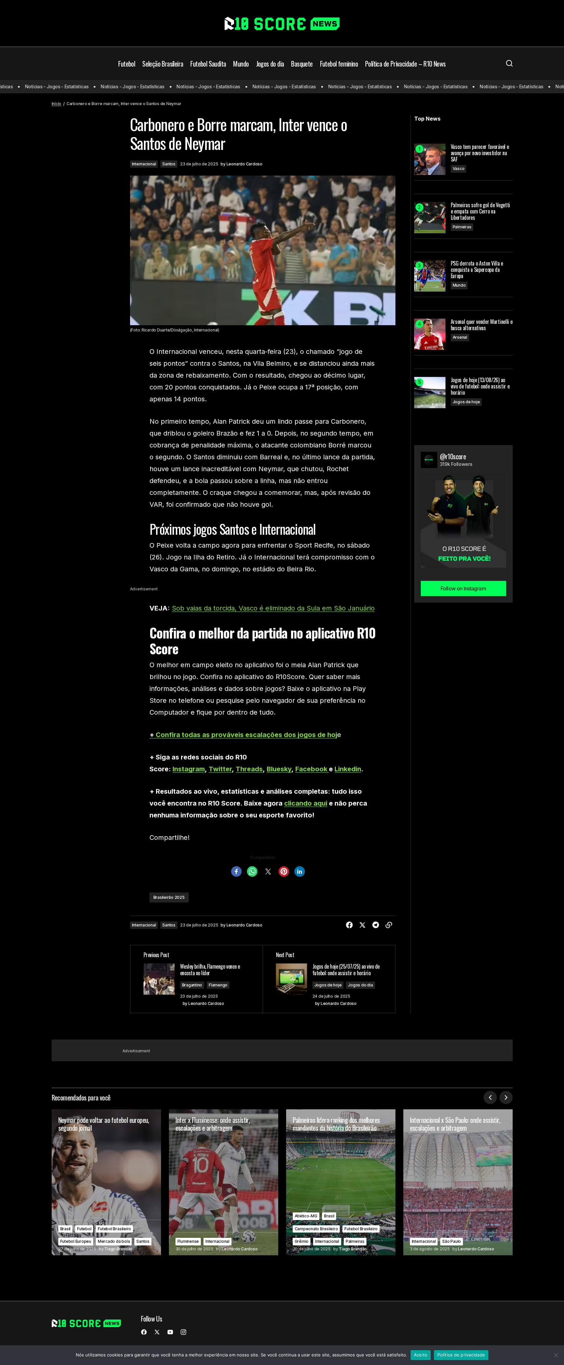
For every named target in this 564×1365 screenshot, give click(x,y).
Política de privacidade (461, 1354)
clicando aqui (305, 803)
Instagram (189, 769)
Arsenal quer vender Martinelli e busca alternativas (482, 325)
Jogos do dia (360, 984)
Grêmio (302, 1241)
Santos (168, 163)
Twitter (220, 769)
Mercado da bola (114, 1241)
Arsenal (460, 337)
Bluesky (279, 769)
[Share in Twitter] (362, 925)
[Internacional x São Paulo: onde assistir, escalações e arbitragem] (458, 1182)
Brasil (65, 1228)
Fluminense (188, 1241)
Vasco (459, 168)
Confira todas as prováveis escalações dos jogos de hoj (246, 735)
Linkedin (348, 769)
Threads (249, 769)
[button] (509, 63)
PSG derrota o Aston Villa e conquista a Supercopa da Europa (477, 269)
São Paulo (451, 1241)
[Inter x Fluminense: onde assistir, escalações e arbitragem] (223, 1182)
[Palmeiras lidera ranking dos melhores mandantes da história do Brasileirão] (340, 1182)
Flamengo (218, 984)
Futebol (84, 1228)
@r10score (453, 456)
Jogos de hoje (328, 984)
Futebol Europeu (75, 1241)
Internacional (144, 163)
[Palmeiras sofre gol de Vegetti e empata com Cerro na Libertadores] (429, 217)
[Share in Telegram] (375, 925)
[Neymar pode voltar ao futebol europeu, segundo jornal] (106, 1182)
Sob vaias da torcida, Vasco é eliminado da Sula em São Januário (273, 608)
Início (57, 103)
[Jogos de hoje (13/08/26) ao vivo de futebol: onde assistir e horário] (429, 392)
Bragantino (192, 984)
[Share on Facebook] (349, 925)
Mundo (459, 285)
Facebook (312, 769)
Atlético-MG (306, 1215)
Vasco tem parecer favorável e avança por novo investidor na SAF (480, 153)
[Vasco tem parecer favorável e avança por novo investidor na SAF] (429, 159)
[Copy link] (388, 925)
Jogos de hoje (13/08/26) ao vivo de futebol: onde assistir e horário (480, 386)
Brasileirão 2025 (169, 897)
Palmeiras (462, 226)
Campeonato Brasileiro (316, 1228)
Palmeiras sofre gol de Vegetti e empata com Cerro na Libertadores (480, 211)
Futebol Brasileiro (114, 1228)
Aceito (421, 1354)
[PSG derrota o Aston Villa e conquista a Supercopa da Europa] (429, 276)
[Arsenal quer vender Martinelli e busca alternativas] (429, 334)
